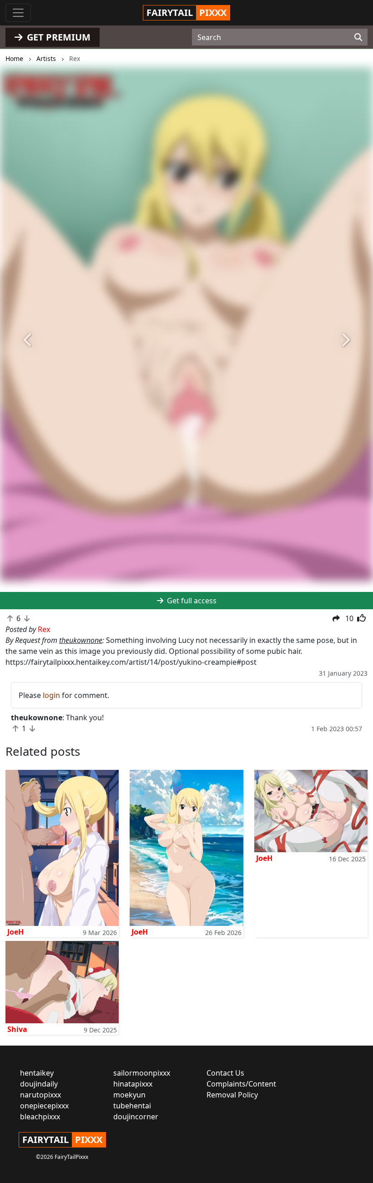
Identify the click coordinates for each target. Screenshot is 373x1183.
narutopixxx (40, 1095)
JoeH (15, 932)
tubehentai (132, 1106)
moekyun (129, 1095)
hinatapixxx (132, 1084)
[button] (28, 340)
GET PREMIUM (58, 37)
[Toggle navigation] (18, 13)
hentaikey (37, 1073)
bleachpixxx (40, 1117)
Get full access (191, 601)
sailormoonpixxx (141, 1073)
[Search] (358, 37)
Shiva (17, 1029)
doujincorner (135, 1117)
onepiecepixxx (44, 1106)
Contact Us (225, 1073)
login (51, 695)
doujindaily (39, 1084)
